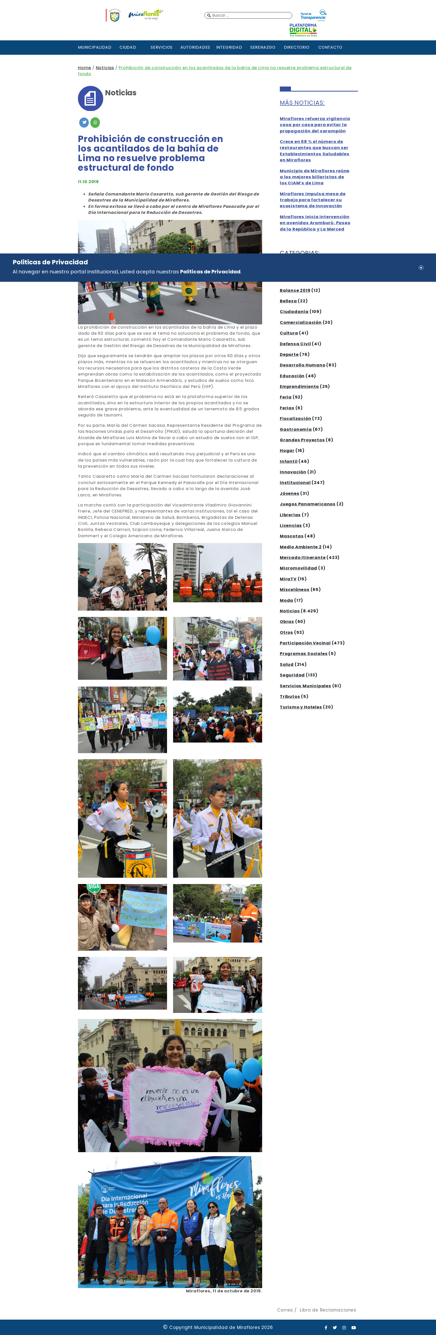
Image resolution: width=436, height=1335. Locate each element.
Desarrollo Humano (302, 365)
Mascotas (292, 536)
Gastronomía (296, 429)
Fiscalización (295, 418)
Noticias (105, 68)
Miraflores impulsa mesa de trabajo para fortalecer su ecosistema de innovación (313, 200)
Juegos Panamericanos (308, 504)
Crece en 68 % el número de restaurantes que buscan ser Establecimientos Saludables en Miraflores (314, 151)
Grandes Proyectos (302, 440)
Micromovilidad (298, 568)
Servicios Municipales (305, 686)
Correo (285, 1310)
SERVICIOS (162, 47)
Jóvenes (289, 493)
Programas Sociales (304, 654)
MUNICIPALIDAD (94, 47)
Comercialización (301, 322)
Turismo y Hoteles (301, 707)
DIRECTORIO (297, 47)
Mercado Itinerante (302, 557)
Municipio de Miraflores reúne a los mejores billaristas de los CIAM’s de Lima (314, 177)
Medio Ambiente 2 (301, 547)
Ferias (287, 408)
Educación (292, 376)
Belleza (288, 301)
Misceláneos (295, 589)
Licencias (291, 525)
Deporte (289, 354)
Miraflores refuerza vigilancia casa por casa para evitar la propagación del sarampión (315, 125)
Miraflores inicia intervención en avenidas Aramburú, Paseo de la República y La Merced (315, 223)
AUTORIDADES (195, 47)
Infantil (288, 461)
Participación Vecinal (305, 643)
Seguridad (292, 675)
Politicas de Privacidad (210, 271)
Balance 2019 (295, 290)
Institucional (295, 483)
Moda (286, 600)
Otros (286, 632)
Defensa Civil (295, 344)
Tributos (290, 696)
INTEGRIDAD (229, 47)
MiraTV (288, 579)
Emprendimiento (299, 386)
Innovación (293, 472)
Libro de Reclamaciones (328, 1310)
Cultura (289, 333)
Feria (286, 397)
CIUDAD (128, 47)
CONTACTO (330, 47)
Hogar (287, 450)
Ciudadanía (294, 312)
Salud (287, 664)
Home (84, 68)
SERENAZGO (263, 47)
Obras (287, 621)
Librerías (290, 515)
